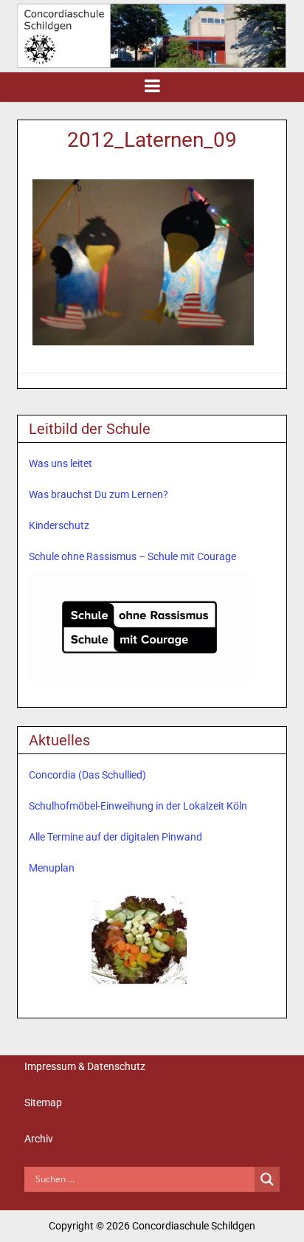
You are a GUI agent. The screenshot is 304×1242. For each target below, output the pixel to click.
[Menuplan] (139, 938)
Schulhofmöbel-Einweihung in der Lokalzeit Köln (138, 806)
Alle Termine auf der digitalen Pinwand (115, 837)
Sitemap (43, 1102)
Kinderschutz (59, 525)
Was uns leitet (60, 463)
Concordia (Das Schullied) (87, 775)
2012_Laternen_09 (152, 140)
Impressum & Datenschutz (84, 1066)
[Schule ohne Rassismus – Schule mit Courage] (139, 627)
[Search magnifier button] (267, 1179)
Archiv (38, 1139)
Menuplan (52, 868)
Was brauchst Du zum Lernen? (98, 494)
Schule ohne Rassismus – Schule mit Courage (132, 556)
